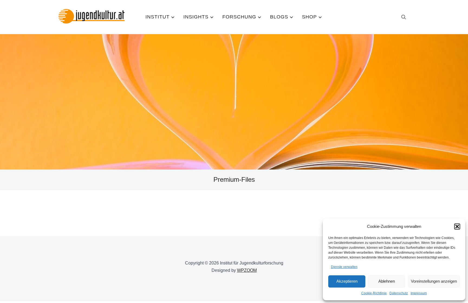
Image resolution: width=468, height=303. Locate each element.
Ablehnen (386, 281)
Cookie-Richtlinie (374, 293)
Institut (157, 17)
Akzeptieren (347, 281)
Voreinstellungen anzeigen (434, 281)
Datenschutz (398, 293)
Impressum (419, 293)
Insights (196, 17)
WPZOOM (247, 270)
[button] (457, 226)
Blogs (279, 17)
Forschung (239, 17)
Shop (309, 17)
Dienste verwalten (344, 267)
